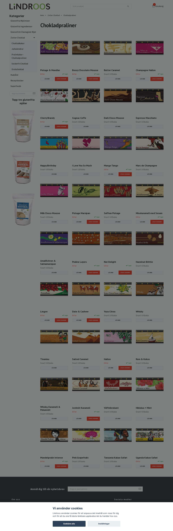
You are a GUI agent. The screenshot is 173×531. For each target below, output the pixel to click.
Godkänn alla (69, 524)
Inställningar (104, 524)
